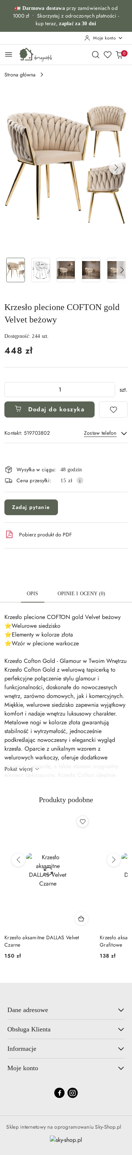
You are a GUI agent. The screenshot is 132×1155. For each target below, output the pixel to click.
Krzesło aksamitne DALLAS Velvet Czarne (41, 941)
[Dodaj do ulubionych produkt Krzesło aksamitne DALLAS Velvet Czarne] (82, 821)
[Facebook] (59, 1093)
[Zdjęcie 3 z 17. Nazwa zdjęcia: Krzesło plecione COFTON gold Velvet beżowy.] (66, 270)
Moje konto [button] (22, 1068)
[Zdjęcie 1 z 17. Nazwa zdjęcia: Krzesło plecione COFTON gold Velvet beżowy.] (15, 270)
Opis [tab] (32, 593)
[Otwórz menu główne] (8, 54)
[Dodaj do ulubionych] (113, 409)
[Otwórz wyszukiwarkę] (96, 54)
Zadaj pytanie (31, 507)
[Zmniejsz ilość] (10, 389)
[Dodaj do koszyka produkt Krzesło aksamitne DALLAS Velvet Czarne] (81, 918)
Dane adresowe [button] (27, 1010)
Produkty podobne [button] (66, 800)
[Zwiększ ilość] (109, 389)
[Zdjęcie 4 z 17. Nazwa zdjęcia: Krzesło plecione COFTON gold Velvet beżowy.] (91, 270)
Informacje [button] (21, 1048)
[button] (116, 167)
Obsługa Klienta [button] (29, 1029)
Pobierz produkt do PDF (45, 534)
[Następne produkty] (113, 860)
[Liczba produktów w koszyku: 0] (119, 54)
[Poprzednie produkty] (18, 860)
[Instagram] (72, 1093)
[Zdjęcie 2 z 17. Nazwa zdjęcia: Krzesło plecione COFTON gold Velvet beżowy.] (41, 270)
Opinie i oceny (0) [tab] (82, 593)
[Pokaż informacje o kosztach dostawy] (80, 480)
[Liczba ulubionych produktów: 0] (107, 54)
